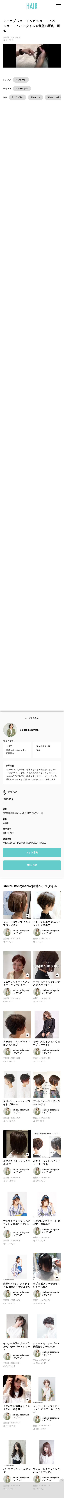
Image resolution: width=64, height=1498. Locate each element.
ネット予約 (32, 858)
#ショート (35, 97)
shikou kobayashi (29, 736)
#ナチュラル (17, 97)
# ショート (21, 79)
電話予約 (32, 871)
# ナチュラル (22, 88)
